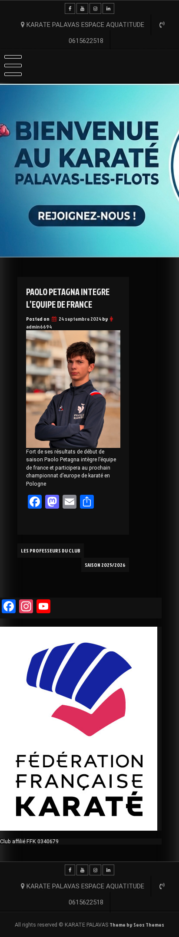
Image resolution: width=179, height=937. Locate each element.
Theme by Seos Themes (136, 924)
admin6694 (39, 326)
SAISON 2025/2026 (105, 565)
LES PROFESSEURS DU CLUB (50, 550)
